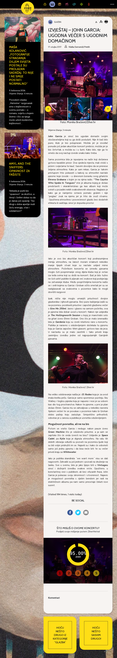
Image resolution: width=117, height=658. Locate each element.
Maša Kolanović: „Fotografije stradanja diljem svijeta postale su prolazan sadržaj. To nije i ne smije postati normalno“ (21, 65)
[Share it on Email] (86, 514)
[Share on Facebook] (70, 514)
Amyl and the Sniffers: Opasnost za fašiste (20, 169)
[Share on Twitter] (78, 514)
